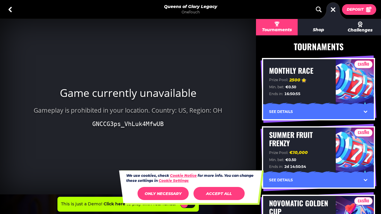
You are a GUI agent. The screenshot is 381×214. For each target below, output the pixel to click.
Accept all (219, 193)
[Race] (333, 9)
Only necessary (163, 193)
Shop (318, 29)
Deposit (355, 9)
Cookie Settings (174, 181)
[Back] (10, 9)
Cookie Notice (183, 175)
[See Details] (365, 111)
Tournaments (277, 29)
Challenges (360, 30)
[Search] (318, 9)
